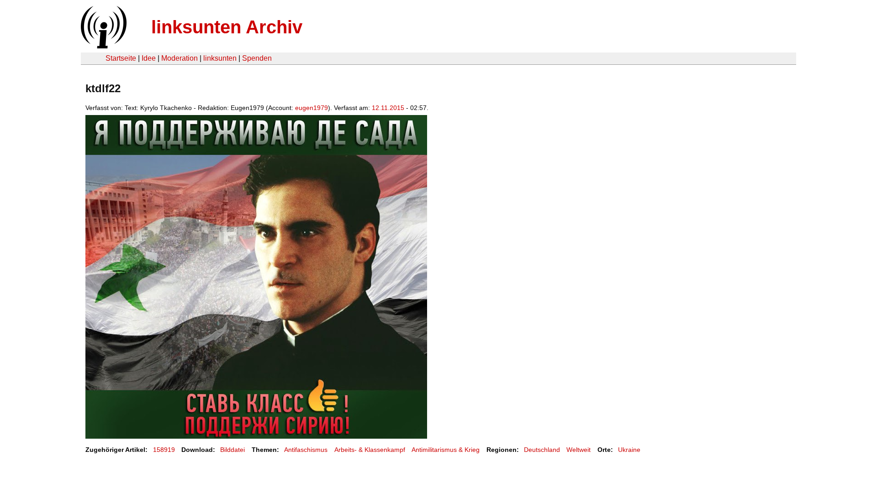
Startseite (121, 58)
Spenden (257, 58)
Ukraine (629, 449)
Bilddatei (232, 449)
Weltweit (578, 449)
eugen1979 (311, 107)
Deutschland (542, 449)
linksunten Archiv (226, 27)
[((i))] (103, 46)
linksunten (220, 58)
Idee (149, 58)
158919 (164, 449)
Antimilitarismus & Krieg (446, 449)
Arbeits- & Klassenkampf (369, 449)
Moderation (179, 58)
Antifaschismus (306, 449)
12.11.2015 (388, 107)
